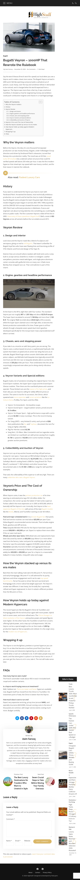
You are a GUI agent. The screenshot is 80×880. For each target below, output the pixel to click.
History (8, 107)
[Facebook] (37, 869)
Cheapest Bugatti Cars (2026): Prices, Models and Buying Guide (63, 755)
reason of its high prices (38, 389)
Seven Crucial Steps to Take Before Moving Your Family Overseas (37, 783)
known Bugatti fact (38, 517)
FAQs (7, 134)
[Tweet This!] (17, 718)
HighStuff (30, 876)
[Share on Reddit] (36, 718)
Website (27, 841)
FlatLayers (54, 876)
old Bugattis (28, 243)
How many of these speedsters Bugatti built (23, 216)
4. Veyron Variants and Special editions (20, 118)
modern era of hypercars (17, 632)
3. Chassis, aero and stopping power (19, 116)
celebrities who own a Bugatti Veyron (21, 477)
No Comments (31, 69)
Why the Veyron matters (13, 104)
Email (17, 841)
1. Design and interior (15, 111)
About (30, 872)
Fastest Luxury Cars (29, 177)
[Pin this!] (31, 718)
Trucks (70, 684)
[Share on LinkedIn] (27, 718)
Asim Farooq (9, 69)
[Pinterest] (42, 869)
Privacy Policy (47, 872)
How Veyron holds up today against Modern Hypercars (20, 128)
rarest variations (35, 397)
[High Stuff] (40, 18)
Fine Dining (72, 802)
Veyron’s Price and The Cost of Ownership (19, 122)
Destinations (72, 800)
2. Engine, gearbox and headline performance (22, 113)
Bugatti (5, 56)
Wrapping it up (11, 131)
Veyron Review (10, 109)
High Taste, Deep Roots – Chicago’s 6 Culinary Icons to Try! (63, 811)
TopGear (33, 424)
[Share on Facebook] (22, 718)
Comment (10, 819)
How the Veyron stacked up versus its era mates (21, 124)
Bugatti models (47, 509)
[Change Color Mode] (73, 3)
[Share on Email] (41, 718)
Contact (37, 872)
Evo (25, 424)
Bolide (11, 512)
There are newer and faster (27, 689)
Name (9, 841)
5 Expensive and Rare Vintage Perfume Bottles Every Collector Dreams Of (63, 783)
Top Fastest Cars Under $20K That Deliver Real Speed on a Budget (63, 726)
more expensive (20, 397)
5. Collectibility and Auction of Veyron (19, 120)
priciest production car (34, 495)
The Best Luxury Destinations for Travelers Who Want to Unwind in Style (21, 783)
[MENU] (4, 3)
